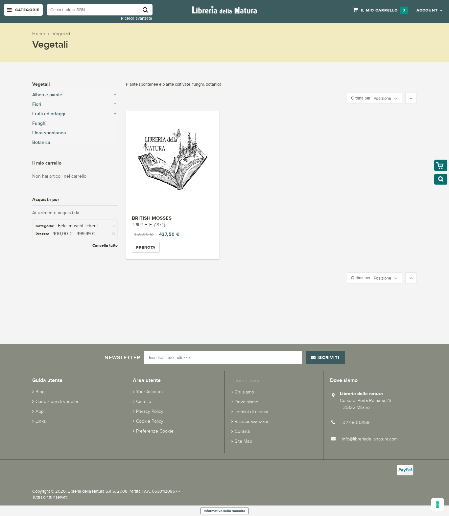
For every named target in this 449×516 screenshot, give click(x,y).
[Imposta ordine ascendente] (411, 98)
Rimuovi (114, 226)
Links (40, 421)
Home (38, 33)
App (39, 411)
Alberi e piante (47, 95)
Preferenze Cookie (155, 431)
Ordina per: (361, 98)
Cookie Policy (149, 421)
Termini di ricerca (251, 411)
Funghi (39, 123)
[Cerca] (148, 9)
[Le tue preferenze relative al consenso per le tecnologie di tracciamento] (437, 504)
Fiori (36, 104)
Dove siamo (246, 401)
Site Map (243, 441)
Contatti (242, 431)
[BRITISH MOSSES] (172, 160)
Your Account (149, 391)
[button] (429, 10)
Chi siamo (244, 392)
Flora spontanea (49, 133)
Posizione (382, 98)
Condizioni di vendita (56, 401)
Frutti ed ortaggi (48, 114)
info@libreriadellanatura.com (370, 439)
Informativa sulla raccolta (224, 511)
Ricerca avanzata (136, 18)
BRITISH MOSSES (152, 218)
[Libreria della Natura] (224, 9)
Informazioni (245, 380)
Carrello (143, 401)
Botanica (41, 142)
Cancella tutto (105, 245)
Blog (40, 391)
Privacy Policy (149, 411)
